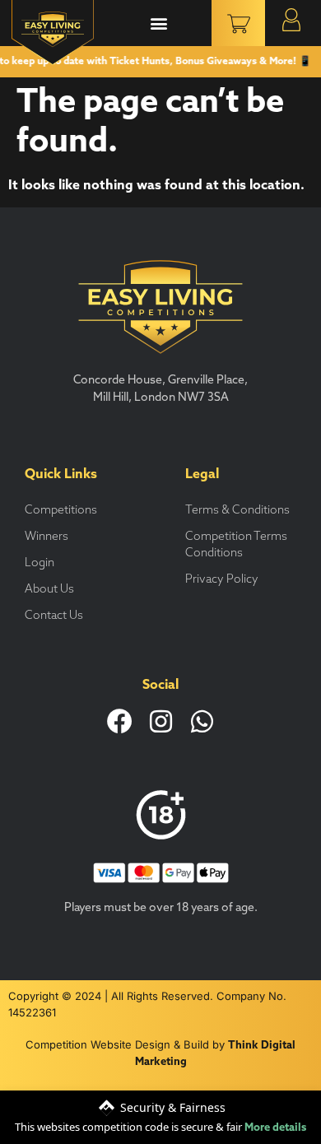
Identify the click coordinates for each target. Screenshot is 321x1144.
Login (39, 563)
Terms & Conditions (237, 511)
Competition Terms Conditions (236, 545)
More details (275, 1128)
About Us (49, 590)
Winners (46, 537)
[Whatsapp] (202, 721)
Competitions (61, 511)
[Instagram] (161, 721)
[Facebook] (120, 721)
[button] (159, 23)
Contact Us (54, 616)
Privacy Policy (221, 580)
